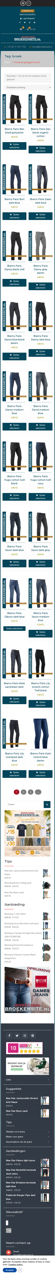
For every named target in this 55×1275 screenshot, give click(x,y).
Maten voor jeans (14, 1136)
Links (8, 1079)
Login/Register (29, 18)
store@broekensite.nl (42, 47)
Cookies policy (15, 1264)
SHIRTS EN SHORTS (27, 15)
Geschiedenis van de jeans (19, 1142)
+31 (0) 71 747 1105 (16, 47)
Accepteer (10, 1270)
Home (7, 62)
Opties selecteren (14, 146)
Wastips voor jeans (15, 1131)
